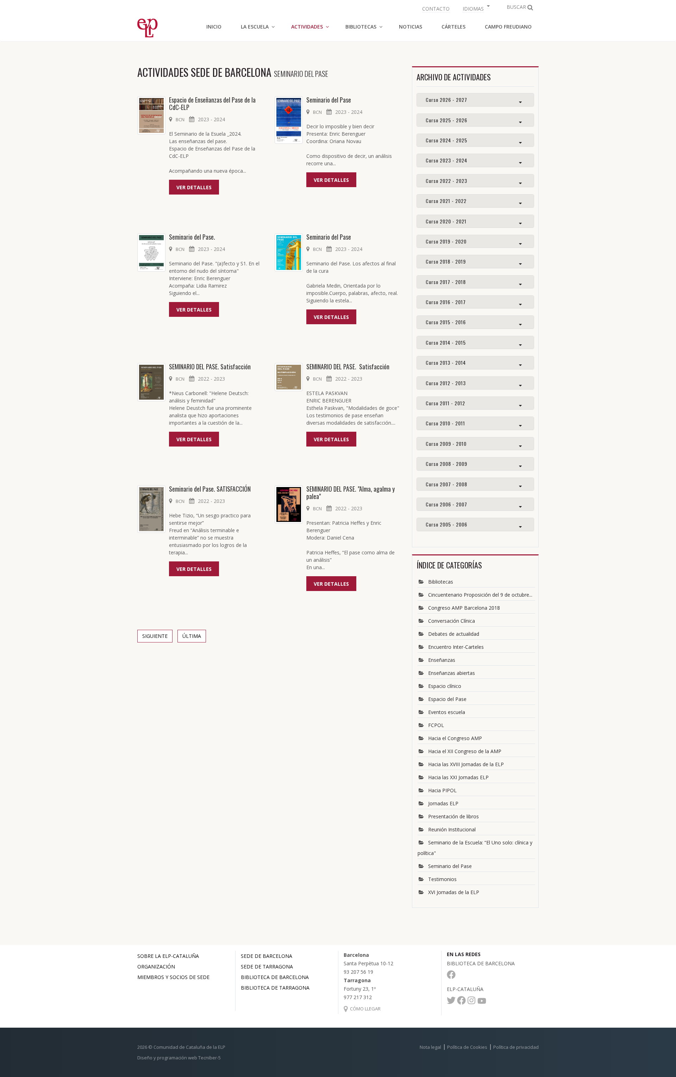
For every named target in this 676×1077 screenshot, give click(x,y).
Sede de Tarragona (267, 966)
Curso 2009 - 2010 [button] (446, 443)
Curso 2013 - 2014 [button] (446, 362)
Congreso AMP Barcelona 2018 (464, 607)
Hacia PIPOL (442, 790)
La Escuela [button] (255, 26)
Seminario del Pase (328, 100)
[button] (475, 8)
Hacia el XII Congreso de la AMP (464, 751)
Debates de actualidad (453, 633)
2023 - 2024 (211, 119)
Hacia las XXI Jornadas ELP (458, 777)
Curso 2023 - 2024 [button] (446, 160)
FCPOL (436, 725)
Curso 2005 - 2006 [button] (446, 524)
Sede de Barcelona (266, 956)
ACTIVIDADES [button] (307, 26)
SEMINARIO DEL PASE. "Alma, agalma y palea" (350, 492)
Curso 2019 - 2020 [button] (446, 241)
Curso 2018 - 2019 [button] (446, 261)
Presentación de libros (453, 816)
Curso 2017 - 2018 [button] (446, 281)
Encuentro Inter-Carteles (456, 647)
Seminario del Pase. (193, 237)
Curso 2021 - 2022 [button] (446, 200)
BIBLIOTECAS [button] (360, 26)
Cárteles (453, 26)
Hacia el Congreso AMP (455, 738)
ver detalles (194, 187)
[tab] (475, 99)
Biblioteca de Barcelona (275, 977)
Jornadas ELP (443, 803)
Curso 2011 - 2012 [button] (445, 403)
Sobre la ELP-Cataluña (168, 956)
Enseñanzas (441, 660)
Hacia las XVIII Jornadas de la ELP (466, 764)
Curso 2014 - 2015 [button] (446, 342)
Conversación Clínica (451, 620)
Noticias (410, 26)
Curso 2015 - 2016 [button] (446, 322)
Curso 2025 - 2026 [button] (446, 120)
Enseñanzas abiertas (451, 673)
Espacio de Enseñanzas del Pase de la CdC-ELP (212, 103)
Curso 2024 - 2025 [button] (446, 140)
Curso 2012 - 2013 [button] (446, 383)
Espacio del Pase (447, 699)
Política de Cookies (467, 1047)
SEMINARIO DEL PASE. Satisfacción (210, 366)
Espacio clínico (444, 686)
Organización (156, 966)
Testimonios (442, 879)
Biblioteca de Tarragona (275, 987)
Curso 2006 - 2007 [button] (446, 504)
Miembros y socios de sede (173, 977)
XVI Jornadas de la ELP (453, 892)
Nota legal (430, 1047)
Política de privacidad (516, 1047)
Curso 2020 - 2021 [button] (446, 221)
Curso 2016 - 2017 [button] (446, 301)
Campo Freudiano (508, 26)
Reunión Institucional (452, 829)
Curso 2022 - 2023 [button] (446, 180)
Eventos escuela (446, 712)
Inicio (213, 26)
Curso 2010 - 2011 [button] (445, 423)
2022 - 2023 (211, 378)
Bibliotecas (440, 581)
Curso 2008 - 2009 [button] (446, 463)
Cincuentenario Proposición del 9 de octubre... (480, 594)
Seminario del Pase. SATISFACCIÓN (210, 489)
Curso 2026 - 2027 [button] (446, 99)
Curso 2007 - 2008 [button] (446, 484)
